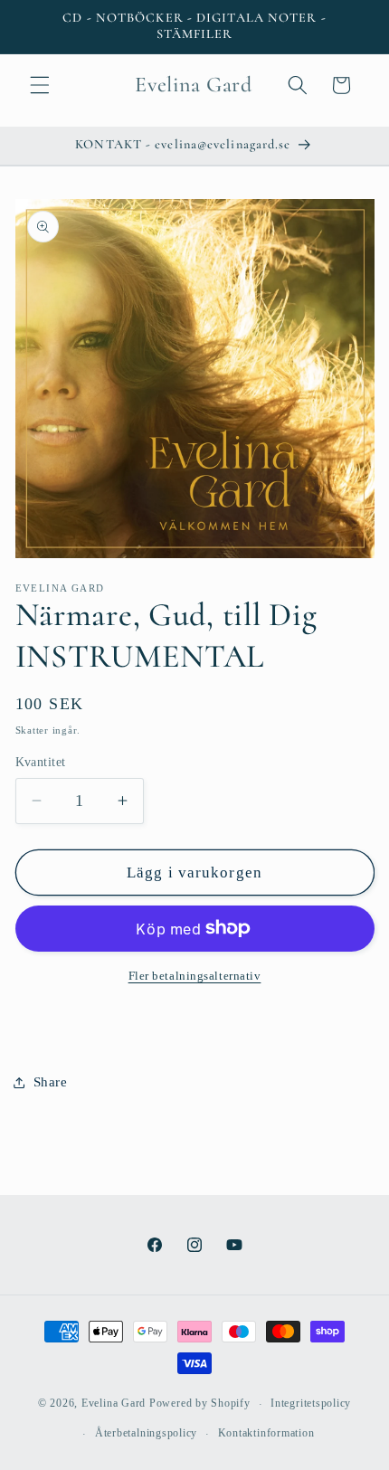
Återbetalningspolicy (146, 1433)
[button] (40, 85)
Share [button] (50, 1081)
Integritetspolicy (310, 1403)
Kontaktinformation (266, 1433)
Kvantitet (40, 761)
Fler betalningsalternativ (194, 975)
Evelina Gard (113, 1404)
